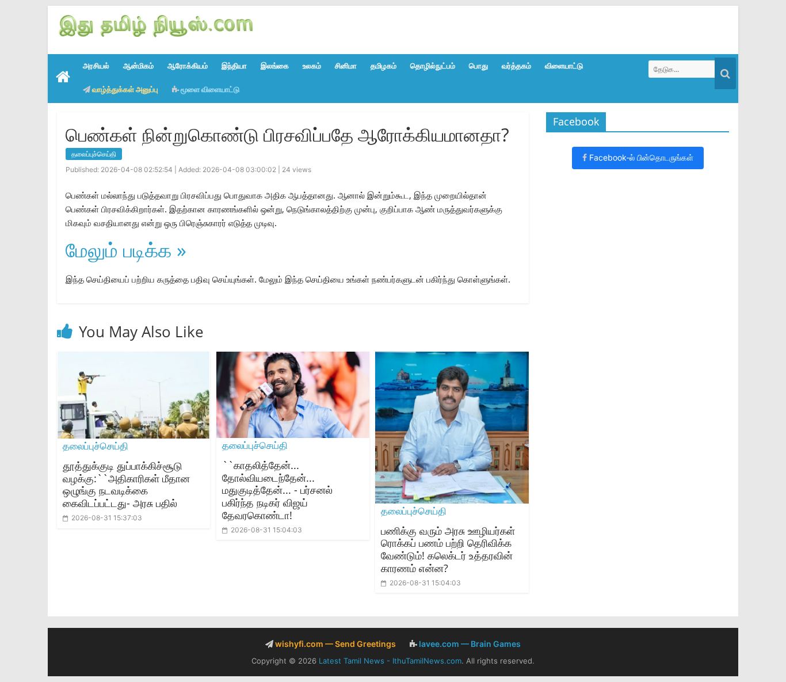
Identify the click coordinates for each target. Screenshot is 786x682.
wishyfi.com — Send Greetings (334, 644)
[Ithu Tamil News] (156, 24)
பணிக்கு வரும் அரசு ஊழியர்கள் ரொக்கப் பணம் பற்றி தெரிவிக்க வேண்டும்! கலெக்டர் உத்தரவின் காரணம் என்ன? (448, 549)
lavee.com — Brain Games (469, 644)
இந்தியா (234, 65)
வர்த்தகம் (516, 65)
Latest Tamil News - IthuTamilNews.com (390, 660)
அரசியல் (96, 65)
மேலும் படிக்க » (126, 250)
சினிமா (346, 65)
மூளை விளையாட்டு (209, 89)
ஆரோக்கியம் (187, 65)
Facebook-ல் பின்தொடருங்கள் (640, 157)
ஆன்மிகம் (138, 65)
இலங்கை (275, 65)
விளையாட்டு (564, 65)
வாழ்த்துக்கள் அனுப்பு (124, 89)
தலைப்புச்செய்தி (93, 154)
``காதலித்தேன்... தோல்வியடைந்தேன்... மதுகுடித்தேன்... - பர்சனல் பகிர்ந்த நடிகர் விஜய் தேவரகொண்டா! (277, 489)
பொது (478, 65)
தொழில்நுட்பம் (432, 65)
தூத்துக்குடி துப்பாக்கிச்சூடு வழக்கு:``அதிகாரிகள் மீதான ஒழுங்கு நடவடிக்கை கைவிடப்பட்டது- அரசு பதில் (126, 484)
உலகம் (312, 65)
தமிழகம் (383, 65)
